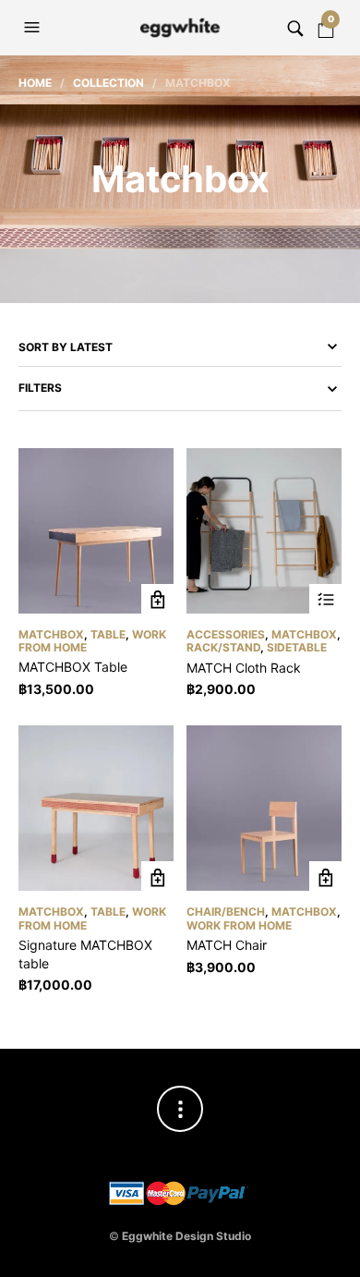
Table (108, 634)
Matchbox (51, 634)
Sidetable (297, 647)
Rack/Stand (223, 647)
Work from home (239, 925)
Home (35, 83)
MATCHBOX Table (72, 667)
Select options (325, 600)
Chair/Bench (225, 911)
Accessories (225, 634)
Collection (108, 83)
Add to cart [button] (157, 600)
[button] (34, 27)
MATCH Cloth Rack (243, 667)
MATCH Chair (226, 945)
